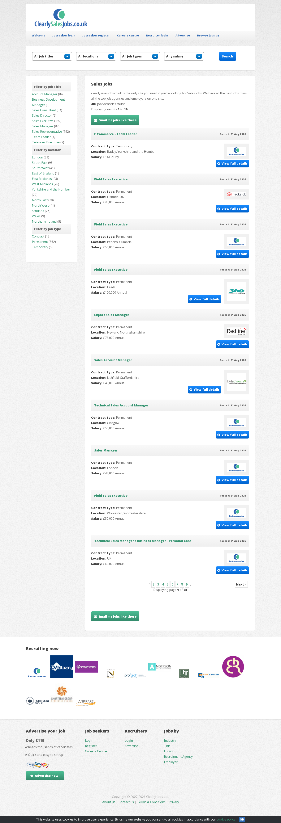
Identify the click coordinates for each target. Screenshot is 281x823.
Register (91, 746)
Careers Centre (96, 751)
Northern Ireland (44, 221)
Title (167, 746)
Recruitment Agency (178, 756)
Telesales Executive (46, 142)
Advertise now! (47, 776)
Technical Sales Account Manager (121, 405)
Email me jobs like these (117, 120)
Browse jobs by (208, 35)
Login (89, 740)
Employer (171, 762)
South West (40, 168)
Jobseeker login (64, 35)
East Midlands (42, 179)
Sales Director (42, 115)
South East (39, 163)
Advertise (182, 35)
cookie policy (226, 819)
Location (170, 751)
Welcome (38, 35)
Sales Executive (43, 121)
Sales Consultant (44, 110)
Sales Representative (47, 131)
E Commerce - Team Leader (115, 134)
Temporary (40, 247)
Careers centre (128, 35)
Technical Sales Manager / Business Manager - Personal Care (142, 541)
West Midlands (42, 184)
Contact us (127, 802)
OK (242, 819)
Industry (170, 740)
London (37, 157)
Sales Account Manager (113, 360)
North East (40, 200)
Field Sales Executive (111, 179)
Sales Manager (42, 126)
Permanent (40, 242)
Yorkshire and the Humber (51, 189)
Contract (38, 236)
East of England (43, 173)
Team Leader (41, 137)
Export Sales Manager (111, 315)
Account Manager (44, 94)
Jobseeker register (96, 35)
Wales (36, 216)
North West (40, 205)
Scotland (38, 211)
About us (109, 802)
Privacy (174, 802)
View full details (235, 163)
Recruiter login (157, 35)
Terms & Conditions (151, 802)
